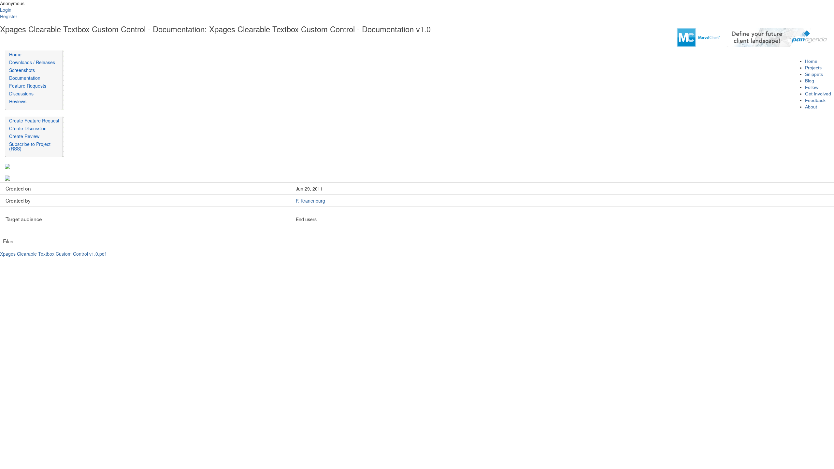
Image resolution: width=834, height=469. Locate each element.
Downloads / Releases (32, 62)
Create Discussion (28, 128)
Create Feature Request (34, 120)
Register (8, 16)
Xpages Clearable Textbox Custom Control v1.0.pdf (53, 253)
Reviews (17, 101)
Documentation (24, 78)
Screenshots (22, 70)
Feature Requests (27, 85)
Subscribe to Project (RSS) (29, 146)
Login (5, 10)
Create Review (24, 136)
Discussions (21, 93)
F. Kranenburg (310, 200)
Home (15, 54)
